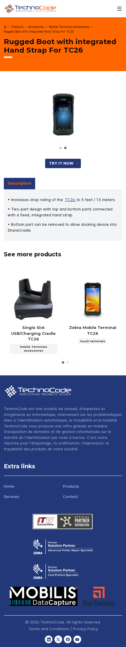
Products (17, 27)
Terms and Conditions (48, 628)
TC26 (70, 199)
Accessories (36, 27)
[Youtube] (77, 639)
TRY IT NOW (61, 163)
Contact (70, 496)
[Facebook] (67, 639)
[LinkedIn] (48, 639)
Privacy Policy (85, 628)
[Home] (5, 26)
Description (19, 183)
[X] (58, 639)
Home (9, 486)
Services (11, 496)
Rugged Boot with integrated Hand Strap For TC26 (39, 31)
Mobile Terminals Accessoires (69, 27)
